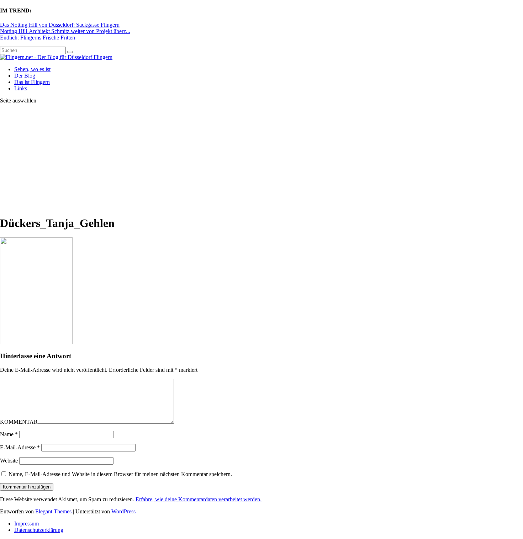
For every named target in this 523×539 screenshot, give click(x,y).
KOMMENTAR (19, 422)
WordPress (123, 511)
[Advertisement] (261, 159)
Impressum (26, 523)
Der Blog (24, 76)
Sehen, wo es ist (32, 69)
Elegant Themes (53, 511)
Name (9, 434)
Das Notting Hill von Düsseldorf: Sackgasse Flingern (60, 25)
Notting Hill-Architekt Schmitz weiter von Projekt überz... (65, 31)
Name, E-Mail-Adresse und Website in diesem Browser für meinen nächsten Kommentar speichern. (120, 474)
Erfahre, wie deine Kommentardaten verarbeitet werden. (199, 499)
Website (9, 461)
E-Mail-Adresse (20, 447)
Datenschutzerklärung (38, 530)
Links (20, 88)
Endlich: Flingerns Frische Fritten (37, 38)
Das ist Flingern (32, 82)
